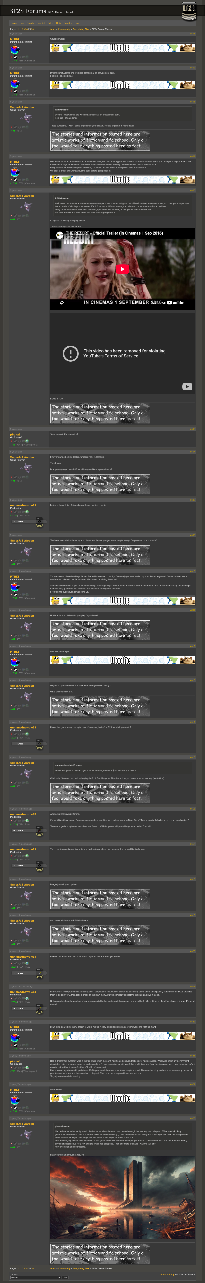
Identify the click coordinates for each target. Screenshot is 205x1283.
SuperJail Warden (22, 107)
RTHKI (14, 39)
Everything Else (81, 29)
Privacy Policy (167, 1274)
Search (30, 23)
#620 (192, 951)
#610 (192, 571)
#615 (192, 757)
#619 (192, 915)
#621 (192, 986)
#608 (192, 500)
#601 (192, 33)
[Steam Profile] (15, 58)
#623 (192, 1055)
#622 (192, 1021)
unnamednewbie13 (23, 505)
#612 (192, 646)
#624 (192, 1084)
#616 (192, 809)
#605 (192, 190)
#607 (192, 451)
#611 (192, 610)
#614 (192, 722)
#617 (192, 844)
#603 (192, 101)
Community (64, 29)
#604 (192, 156)
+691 (12, 130)
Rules (50, 23)
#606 (192, 429)
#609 (192, 535)
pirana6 (15, 434)
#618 (192, 879)
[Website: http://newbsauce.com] (27, 442)
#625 (192, 1118)
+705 (12, 444)
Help (58, 23)
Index (53, 29)
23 (23, 29)
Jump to (14, 1274)
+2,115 (13, 515)
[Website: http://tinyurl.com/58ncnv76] (27, 513)
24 (26, 29)
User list (41, 23)
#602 (192, 67)
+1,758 (13, 60)
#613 (192, 680)
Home (14, 23)
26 (32, 29)
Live (22, 23)
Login (77, 23)
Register (68, 23)
